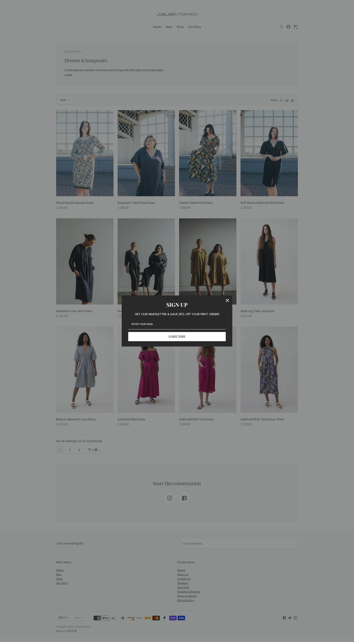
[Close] (227, 300)
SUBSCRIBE (177, 336)
